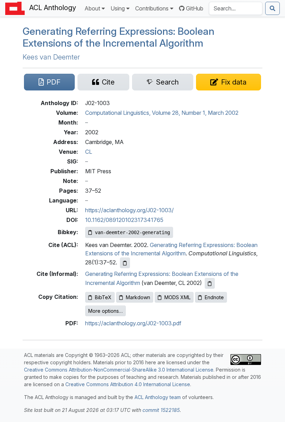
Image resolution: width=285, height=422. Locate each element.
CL (88, 151)
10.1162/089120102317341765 (124, 219)
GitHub (194, 8)
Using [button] (118, 8)
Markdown (138, 297)
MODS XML (177, 297)
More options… (105, 311)
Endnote (214, 297)
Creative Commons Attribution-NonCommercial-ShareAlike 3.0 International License (118, 370)
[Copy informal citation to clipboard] (210, 283)
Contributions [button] (152, 8)
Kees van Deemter (51, 57)
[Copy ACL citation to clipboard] (125, 262)
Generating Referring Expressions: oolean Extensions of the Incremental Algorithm (118, 37)
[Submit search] (272, 8)
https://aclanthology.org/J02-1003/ (129, 210)
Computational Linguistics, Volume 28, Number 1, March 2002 (161, 112)
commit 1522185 (161, 410)
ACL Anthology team (158, 397)
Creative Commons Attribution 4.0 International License (127, 384)
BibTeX (103, 297)
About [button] (92, 8)
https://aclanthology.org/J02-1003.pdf (133, 323)
